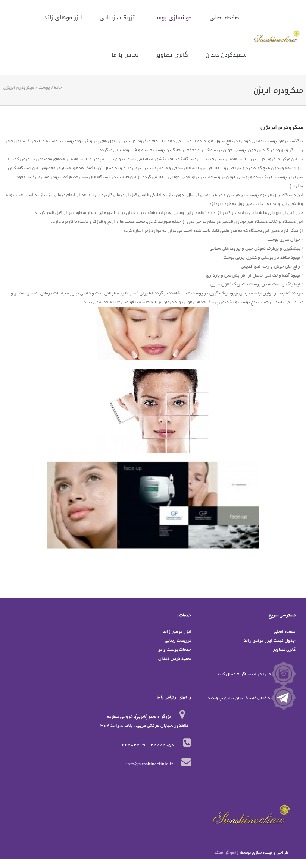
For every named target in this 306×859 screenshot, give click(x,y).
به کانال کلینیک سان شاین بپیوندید (239, 698)
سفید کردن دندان (174, 658)
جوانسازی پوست (172, 18)
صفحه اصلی (224, 18)
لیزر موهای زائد (63, 18)
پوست (44, 87)
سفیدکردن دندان (226, 55)
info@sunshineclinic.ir (149, 764)
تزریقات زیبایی (117, 18)
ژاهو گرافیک (226, 852)
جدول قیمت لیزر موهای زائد (270, 640)
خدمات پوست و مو (174, 649)
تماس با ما (125, 55)
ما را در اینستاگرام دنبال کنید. (243, 674)
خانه (58, 87)
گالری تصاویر (172, 55)
